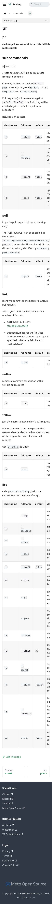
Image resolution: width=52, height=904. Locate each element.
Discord (6, 798)
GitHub (6, 794)
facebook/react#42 (17, 325)
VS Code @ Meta (11, 834)
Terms (5, 856)
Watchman (8, 829)
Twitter (6, 803)
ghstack (6, 825)
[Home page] (5, 13)
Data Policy (8, 860)
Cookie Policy (9, 865)
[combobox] (39, 4)
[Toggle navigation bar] (4, 4)
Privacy (6, 851)
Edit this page (13, 756)
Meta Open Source (12, 808)
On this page (11, 20)
